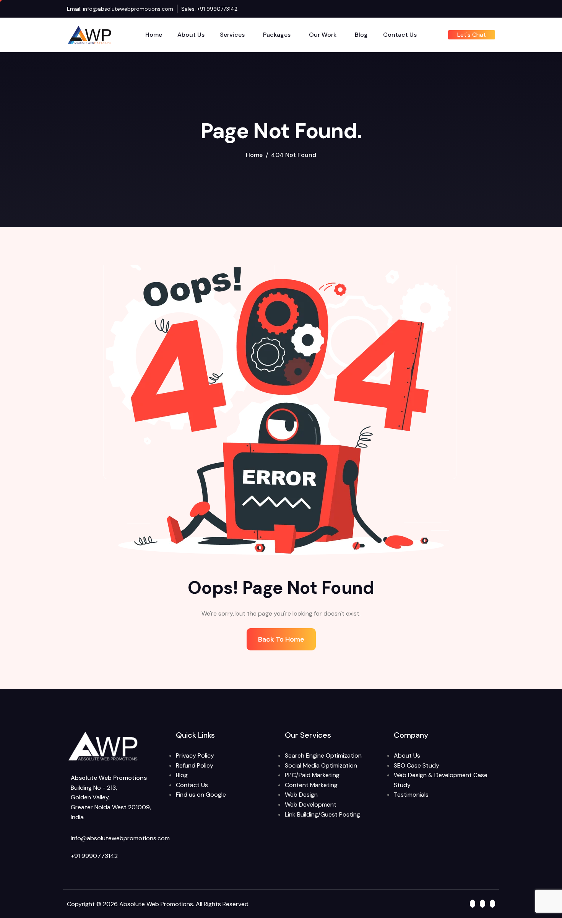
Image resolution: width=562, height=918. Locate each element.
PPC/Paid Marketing (312, 775)
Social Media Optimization (321, 765)
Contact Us (400, 35)
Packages (277, 35)
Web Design (301, 795)
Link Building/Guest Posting (322, 814)
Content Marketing (311, 785)
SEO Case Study (416, 765)
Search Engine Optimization (323, 755)
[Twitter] (492, 9)
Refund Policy (194, 765)
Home (153, 35)
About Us (191, 35)
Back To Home (281, 639)
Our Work (322, 35)
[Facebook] (478, 9)
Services (232, 35)
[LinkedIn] (485, 9)
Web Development (310, 804)
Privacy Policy (195, 755)
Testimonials (411, 795)
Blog (361, 35)
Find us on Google (201, 795)
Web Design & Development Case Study (440, 780)
